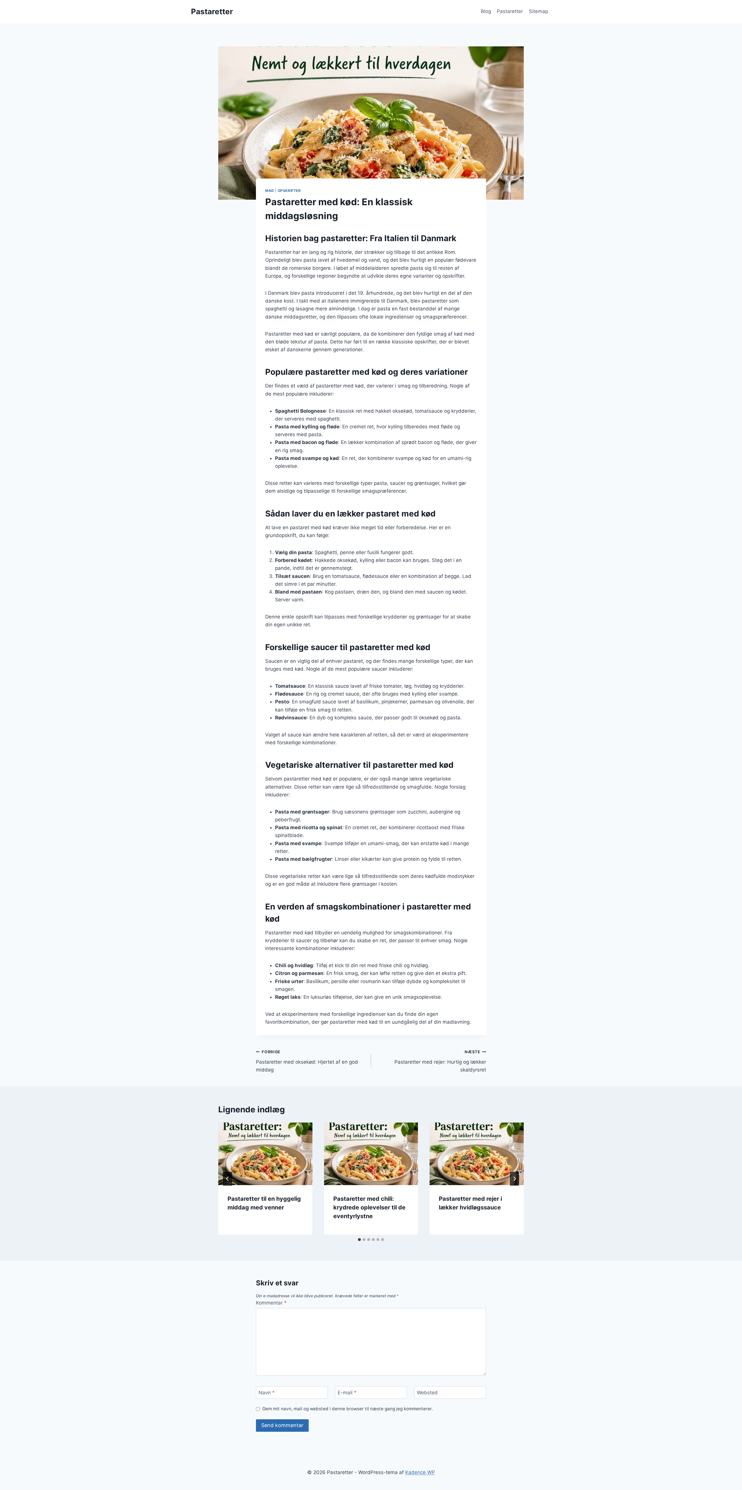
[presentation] (265, 1153)
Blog (486, 11)
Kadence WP (420, 1472)
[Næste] (514, 1179)
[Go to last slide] (227, 1179)
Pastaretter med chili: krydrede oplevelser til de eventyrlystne (369, 1207)
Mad (269, 190)
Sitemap (538, 11)
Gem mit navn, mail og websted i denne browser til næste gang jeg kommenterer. (347, 1408)
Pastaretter (510, 11)
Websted (427, 1393)
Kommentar (271, 1303)
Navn (267, 1393)
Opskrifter (289, 190)
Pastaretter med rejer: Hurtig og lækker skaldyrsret (440, 1061)
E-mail (347, 1393)
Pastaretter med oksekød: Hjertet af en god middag (307, 1061)
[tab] (359, 1239)
